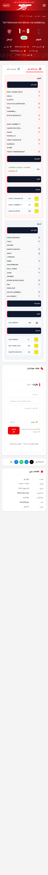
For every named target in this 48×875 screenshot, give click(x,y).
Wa (21, 462)
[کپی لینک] (11, 462)
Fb (16, 462)
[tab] (34, 69)
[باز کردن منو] (44, 5)
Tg (26, 462)
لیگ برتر (37, 16)
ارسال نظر (14, 430)
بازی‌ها (44, 16)
